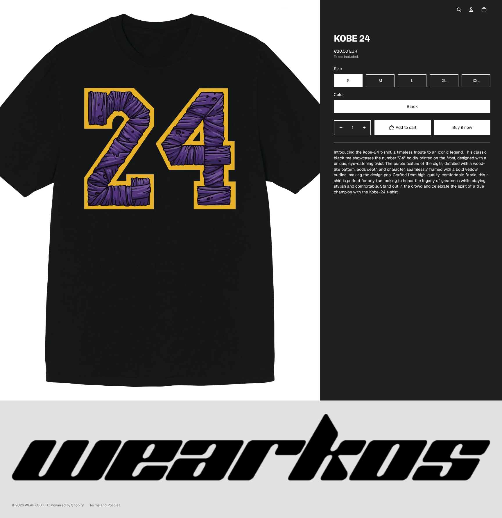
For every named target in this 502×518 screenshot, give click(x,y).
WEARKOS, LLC (37, 505)
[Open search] (459, 9)
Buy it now (462, 127)
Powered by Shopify (67, 505)
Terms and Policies (104, 505)
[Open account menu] (471, 9)
